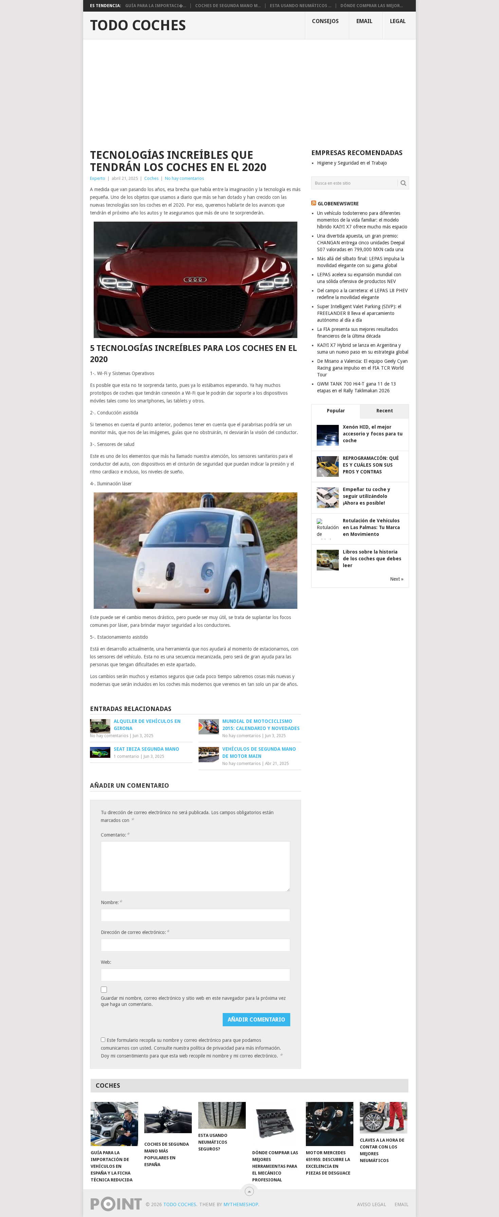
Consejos (325, 21)
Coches (151, 178)
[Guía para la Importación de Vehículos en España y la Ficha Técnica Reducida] (114, 1124)
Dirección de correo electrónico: (135, 932)
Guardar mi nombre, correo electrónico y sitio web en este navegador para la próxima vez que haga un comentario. (193, 1001)
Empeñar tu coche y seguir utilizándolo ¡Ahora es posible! (366, 496)
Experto (97, 178)
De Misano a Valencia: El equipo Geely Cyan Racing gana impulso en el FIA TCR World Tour (362, 367)
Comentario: (115, 834)
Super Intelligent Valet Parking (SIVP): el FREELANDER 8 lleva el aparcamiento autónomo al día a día (359, 313)
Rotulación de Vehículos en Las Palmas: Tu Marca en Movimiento (371, 527)
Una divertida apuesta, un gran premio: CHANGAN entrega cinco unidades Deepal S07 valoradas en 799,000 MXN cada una (361, 242)
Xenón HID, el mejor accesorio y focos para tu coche (373, 433)
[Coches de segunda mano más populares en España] (168, 1120)
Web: (106, 962)
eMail (364, 21)
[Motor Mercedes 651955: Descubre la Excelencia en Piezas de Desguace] (329, 1124)
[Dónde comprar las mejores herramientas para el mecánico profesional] (276, 1124)
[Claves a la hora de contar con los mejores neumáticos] (383, 1118)
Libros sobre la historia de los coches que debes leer (372, 558)
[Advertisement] (249, 90)
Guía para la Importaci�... (155, 5)
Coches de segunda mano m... (228, 5)
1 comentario (126, 756)
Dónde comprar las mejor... (371, 5)
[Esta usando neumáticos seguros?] (222, 1115)
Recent (384, 410)
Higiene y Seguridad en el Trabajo (352, 163)
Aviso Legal (371, 1204)
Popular (336, 410)
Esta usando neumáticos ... (300, 5)
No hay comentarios (184, 178)
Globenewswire (338, 203)
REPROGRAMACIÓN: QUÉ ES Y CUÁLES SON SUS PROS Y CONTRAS (371, 464)
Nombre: (111, 902)
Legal (398, 21)
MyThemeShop (240, 1204)
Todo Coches (138, 25)
